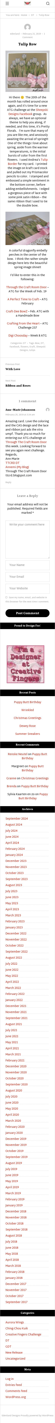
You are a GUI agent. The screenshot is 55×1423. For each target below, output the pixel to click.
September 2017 (16, 1302)
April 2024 (12, 843)
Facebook (14, 347)
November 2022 (16, 940)
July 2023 (11, 891)
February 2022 (15, 994)
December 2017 (15, 1284)
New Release (14, 1353)
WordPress (47, 1416)
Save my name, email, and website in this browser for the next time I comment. (27, 600)
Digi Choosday (18, 335)
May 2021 (11, 1043)
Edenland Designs (11, 1416)
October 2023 (14, 873)
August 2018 (13, 1236)
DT (32, 15)
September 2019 (16, 1157)
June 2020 (11, 1103)
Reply (8, 483)
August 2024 (13, 825)
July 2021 (11, 1030)
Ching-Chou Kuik (16, 1329)
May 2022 (11, 976)
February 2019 (14, 1200)
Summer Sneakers (27, 734)
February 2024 (15, 849)
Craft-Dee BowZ (16, 311)
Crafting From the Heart (23, 323)
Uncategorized (15, 1359)
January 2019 (14, 1206)
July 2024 (11, 831)
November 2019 (16, 1145)
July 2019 (11, 1169)
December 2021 (15, 1006)
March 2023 (13, 916)
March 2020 (13, 1121)
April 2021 (12, 1049)
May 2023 (11, 904)
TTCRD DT (12, 463)
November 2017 (16, 1290)
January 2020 (14, 1133)
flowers (24, 347)
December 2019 (15, 1139)
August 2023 (13, 885)
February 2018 (14, 1272)
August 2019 (13, 1163)
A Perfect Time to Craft (23, 299)
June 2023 (11, 897)
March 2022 (13, 988)
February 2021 (14, 1061)
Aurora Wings (14, 1323)
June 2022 (11, 970)
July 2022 (11, 964)
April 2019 (12, 1187)
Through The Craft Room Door (26, 442)
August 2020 (13, 1091)
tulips (32, 350)
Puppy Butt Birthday (27, 702)
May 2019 (11, 1181)
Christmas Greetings (27, 718)
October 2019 (14, 1151)
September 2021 (16, 1018)
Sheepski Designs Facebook (28, 112)
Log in (9, 1379)
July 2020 (11, 1097)
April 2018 (12, 1260)
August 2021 (13, 1024)
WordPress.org (15, 1397)
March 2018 (13, 1266)
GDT (8, 1347)
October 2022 (14, 946)
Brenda (11, 786)
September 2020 (16, 1085)
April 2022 (12, 982)
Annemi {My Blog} (17, 467)
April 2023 (12, 910)
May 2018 (11, 1254)
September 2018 (16, 1230)
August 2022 (13, 958)
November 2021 (16, 1012)
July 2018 (11, 1242)
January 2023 (14, 928)
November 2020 (16, 1073)
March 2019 (13, 1194)
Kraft (32, 347)
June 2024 (12, 837)
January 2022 (14, 1000)
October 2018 (14, 1224)
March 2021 (13, 1055)
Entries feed (13, 1385)
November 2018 (16, 1218)
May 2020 (11, 1109)
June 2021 (11, 1037)
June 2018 (11, 1248)
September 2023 (16, 879)
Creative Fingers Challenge (23, 1335)
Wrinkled (27, 710)
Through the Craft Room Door (26, 287)
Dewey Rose (27, 726)
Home (24, 15)
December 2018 (15, 1212)
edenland (15, 34)
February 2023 (15, 922)
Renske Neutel (17, 754)
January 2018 (14, 1278)
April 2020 (12, 1115)
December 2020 (15, 1067)
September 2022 (16, 952)
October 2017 (14, 1296)
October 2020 (14, 1079)
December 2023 (15, 861)
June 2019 (11, 1175)
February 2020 (15, 1127)
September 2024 (16, 819)
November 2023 (16, 867)
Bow (37, 343)
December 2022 (15, 934)
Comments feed (16, 1391)
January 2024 (14, 855)
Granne (11, 778)
